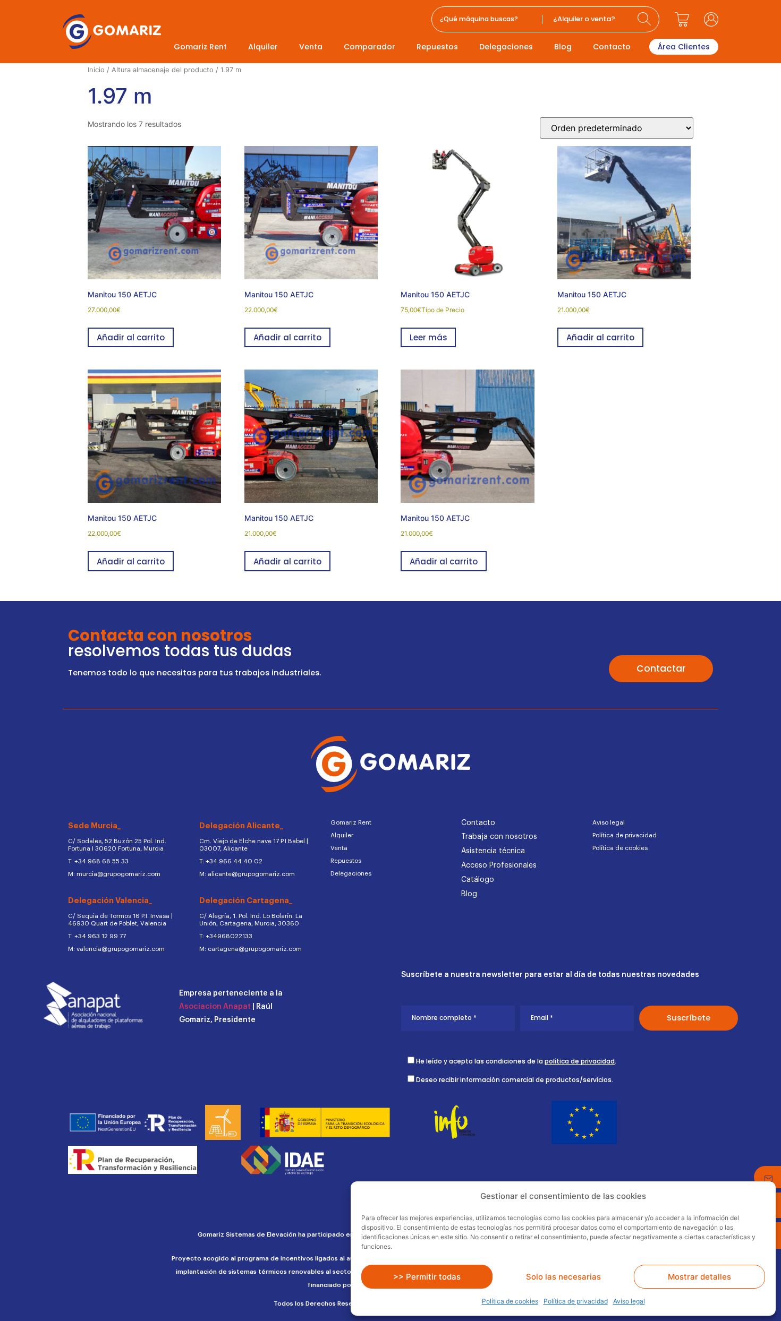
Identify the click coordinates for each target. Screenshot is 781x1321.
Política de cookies (510, 1301)
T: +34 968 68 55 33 (98, 861)
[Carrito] (681, 19)
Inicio (96, 70)
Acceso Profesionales (499, 865)
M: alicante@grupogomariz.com (247, 874)
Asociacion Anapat (215, 1006)
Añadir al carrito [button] (131, 337)
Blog (563, 46)
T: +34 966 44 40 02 (230, 861)
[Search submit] (645, 19)
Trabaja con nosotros (499, 836)
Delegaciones (506, 46)
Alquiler (263, 46)
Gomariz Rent (200, 46)
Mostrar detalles (699, 1277)
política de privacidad (580, 1061)
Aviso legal (629, 1301)
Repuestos (437, 46)
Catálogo (477, 879)
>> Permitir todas (427, 1277)
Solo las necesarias (563, 1277)
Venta (310, 46)
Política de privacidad (576, 1301)
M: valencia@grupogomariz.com (116, 949)
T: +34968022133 (225, 936)
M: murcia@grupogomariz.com (114, 874)
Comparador (369, 46)
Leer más (428, 337)
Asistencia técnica (493, 851)
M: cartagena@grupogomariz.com (250, 949)
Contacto (612, 46)
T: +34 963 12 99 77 (97, 936)
